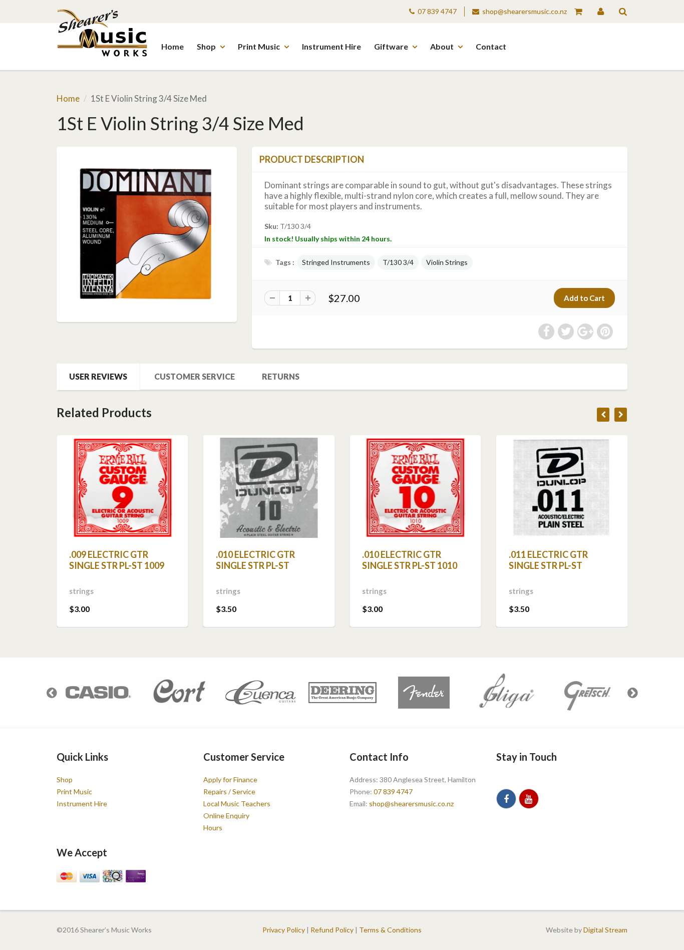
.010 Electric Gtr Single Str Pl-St (255, 560)
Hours (212, 827)
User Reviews (98, 376)
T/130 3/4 (398, 262)
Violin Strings (447, 262)
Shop (206, 46)
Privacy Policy (283, 929)
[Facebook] (506, 799)
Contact (491, 46)
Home (172, 46)
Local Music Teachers (236, 803)
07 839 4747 (437, 11)
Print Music (259, 46)
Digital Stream (605, 929)
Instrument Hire (331, 46)
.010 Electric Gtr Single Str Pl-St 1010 (409, 560)
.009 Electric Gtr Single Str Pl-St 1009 (116, 560)
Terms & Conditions (390, 929)
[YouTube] (529, 799)
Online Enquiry (226, 815)
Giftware (391, 46)
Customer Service (194, 376)
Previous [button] (51, 692)
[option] (97, 693)
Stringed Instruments (336, 262)
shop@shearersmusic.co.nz (524, 11)
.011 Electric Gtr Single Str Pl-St (548, 560)
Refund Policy (332, 929)
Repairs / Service (229, 791)
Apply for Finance (230, 779)
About (442, 46)
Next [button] (632, 692)
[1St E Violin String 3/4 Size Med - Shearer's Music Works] (146, 233)
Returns (280, 376)
